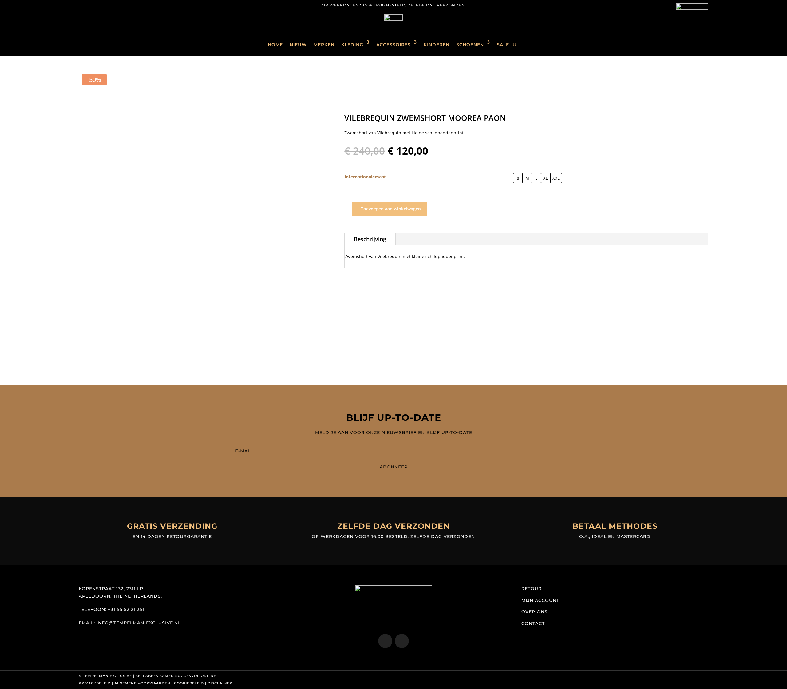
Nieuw (298, 44)
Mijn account (540, 600)
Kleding (352, 44)
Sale (503, 44)
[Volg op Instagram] (84, 5)
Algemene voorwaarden (142, 683)
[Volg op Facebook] (96, 5)
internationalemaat (365, 177)
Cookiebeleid (189, 683)
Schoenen (470, 44)
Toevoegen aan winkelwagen (391, 209)
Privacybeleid (95, 683)
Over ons (534, 612)
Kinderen (436, 44)
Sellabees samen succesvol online (176, 676)
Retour (531, 588)
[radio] (518, 178)
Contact (533, 623)
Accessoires (393, 44)
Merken (324, 44)
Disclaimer (220, 683)
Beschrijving (370, 239)
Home (275, 44)
